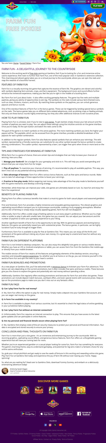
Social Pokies (25, 63)
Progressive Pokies (89, 433)
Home (15, 63)
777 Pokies (14, 433)
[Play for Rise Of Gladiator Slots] (39, 396)
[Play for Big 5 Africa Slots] (81, 396)
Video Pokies (62, 435)
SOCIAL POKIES (23, 2)
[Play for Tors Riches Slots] (67, 396)
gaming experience (30, 256)
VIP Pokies (70, 435)
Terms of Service (67, 439)
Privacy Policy (56, 439)
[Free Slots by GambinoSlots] (12, 10)
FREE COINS (33, 2)
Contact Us (47, 439)
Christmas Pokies (35, 433)
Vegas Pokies (52, 435)
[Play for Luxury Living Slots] (25, 396)
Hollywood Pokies (58, 433)
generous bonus (59, 266)
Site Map (44, 435)
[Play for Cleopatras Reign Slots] (53, 396)
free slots (34, 73)
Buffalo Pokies (23, 433)
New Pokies (68, 433)
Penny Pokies (77, 433)
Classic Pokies (46, 433)
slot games (49, 122)
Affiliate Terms (38, 439)
